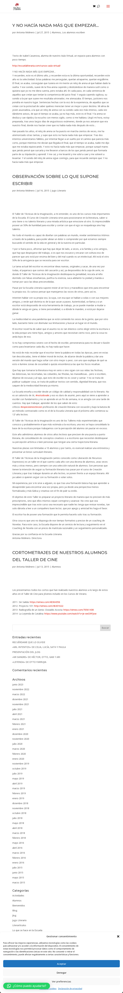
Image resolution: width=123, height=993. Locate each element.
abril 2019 (17, 783)
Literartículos (19, 925)
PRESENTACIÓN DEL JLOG (26, 652)
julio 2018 (17, 818)
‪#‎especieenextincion (31, 406)
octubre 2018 (19, 813)
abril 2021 (17, 714)
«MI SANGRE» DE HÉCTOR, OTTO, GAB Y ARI (36, 657)
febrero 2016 (19, 857)
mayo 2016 (18, 842)
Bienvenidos (18, 905)
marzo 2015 (18, 882)
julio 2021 (17, 709)
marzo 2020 (18, 748)
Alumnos (56, 32)
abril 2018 (17, 828)
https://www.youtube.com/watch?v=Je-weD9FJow (70, 613)
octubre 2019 (19, 768)
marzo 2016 (18, 852)
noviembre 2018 (20, 808)
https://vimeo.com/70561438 (78, 609)
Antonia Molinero (25, 32)
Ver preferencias (61, 981)
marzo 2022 (18, 694)
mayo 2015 (18, 877)
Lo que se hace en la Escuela (27, 930)
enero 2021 (18, 729)
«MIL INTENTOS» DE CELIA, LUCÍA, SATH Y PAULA (39, 647)
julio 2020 (17, 743)
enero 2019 (18, 798)
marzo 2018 (18, 833)
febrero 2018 (19, 837)
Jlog (14, 915)
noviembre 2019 (20, 763)
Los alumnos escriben (73, 32)
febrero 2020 (19, 753)
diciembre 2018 (20, 803)
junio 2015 (17, 872)
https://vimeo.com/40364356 (45, 602)
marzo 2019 (18, 788)
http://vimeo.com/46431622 (48, 605)
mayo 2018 (18, 823)
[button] (118, 936)
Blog (14, 910)
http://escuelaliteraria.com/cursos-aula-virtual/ (36, 65)
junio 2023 (17, 684)
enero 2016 (18, 862)
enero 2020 (18, 758)
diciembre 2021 (20, 699)
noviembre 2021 (20, 704)
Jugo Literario (59, 190)
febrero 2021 (19, 724)
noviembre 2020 (20, 738)
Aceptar (61, 963)
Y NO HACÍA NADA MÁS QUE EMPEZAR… (55, 25)
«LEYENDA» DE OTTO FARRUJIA (29, 662)
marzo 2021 (18, 719)
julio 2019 (17, 773)
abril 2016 (17, 847)
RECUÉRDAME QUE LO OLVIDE (28, 642)
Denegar (61, 972)
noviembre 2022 (20, 689)
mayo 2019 (18, 778)
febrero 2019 (19, 793)
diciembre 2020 (20, 734)
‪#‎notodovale (42, 395)
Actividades (18, 895)
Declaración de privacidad (70, 988)
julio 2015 (17, 867)
